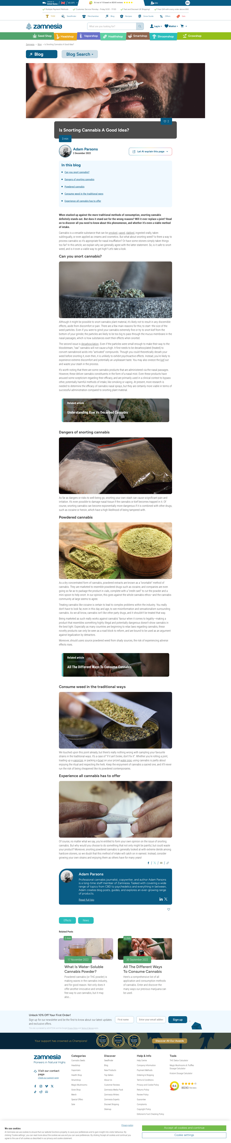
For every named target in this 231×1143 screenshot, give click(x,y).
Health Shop (76, 1075)
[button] (65, 151)
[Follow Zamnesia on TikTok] (35, 1091)
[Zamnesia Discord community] (46, 1091)
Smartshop (76, 1080)
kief (162, 360)
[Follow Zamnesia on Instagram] (40, 1086)
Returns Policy (143, 1089)
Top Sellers (108, 1075)
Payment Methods (144, 1070)
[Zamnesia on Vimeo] (46, 1086)
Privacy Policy (73, 1028)
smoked (113, 232)
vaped (121, 232)
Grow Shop (76, 1089)
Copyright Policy (144, 1109)
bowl (100, 760)
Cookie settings (184, 1135)
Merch (74, 1094)
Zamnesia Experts (111, 1099)
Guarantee (141, 1099)
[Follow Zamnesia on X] (52, 1086)
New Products (110, 1070)
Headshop (75, 1065)
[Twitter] (165, 899)
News (86, 920)
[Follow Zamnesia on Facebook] (35, 1086)
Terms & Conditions (145, 1080)
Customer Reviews (112, 1085)
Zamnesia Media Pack (113, 1089)
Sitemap (107, 1109)
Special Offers (77, 1099)
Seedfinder (108, 1060)
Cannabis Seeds (78, 1060)
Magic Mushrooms (79, 1085)
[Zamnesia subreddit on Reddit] (40, 1091)
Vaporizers (75, 1070)
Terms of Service (88, 1028)
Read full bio (86, 899)
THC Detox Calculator (179, 1060)
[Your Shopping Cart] (184, 26)
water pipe (126, 760)
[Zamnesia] (54, 26)
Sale (73, 1104)
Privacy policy (127, 1125)
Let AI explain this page (150, 151)
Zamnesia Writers (111, 1094)
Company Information (146, 1065)
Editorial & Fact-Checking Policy (150, 1114)
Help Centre (142, 1060)
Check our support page (48, 1077)
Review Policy (142, 1094)
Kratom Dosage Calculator (181, 1073)
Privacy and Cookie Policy (148, 1085)
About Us (108, 1080)
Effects (67, 920)
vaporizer (78, 760)
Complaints (142, 1104)
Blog (106, 1065)
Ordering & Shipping (145, 1075)
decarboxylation (90, 343)
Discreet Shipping (111, 1104)
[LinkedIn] (161, 899)
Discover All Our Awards (170, 1040)
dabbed (130, 232)
